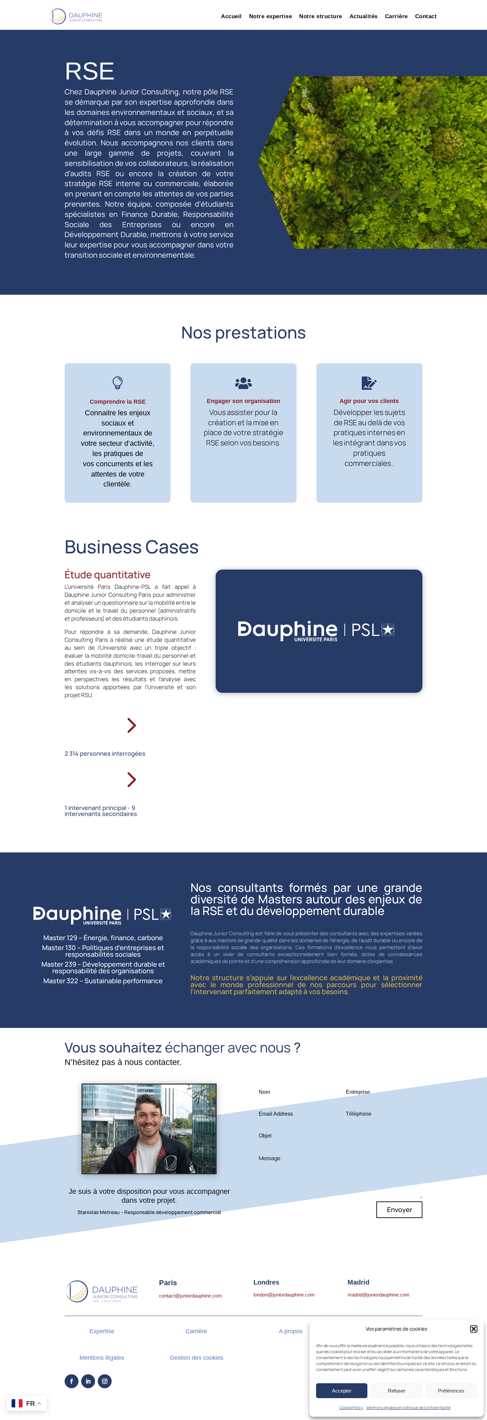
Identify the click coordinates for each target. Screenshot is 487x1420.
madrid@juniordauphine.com (378, 1294)
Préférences (451, 1391)
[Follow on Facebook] (72, 1381)
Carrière (396, 16)
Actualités (364, 16)
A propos (290, 1331)
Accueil (231, 16)
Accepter (342, 1391)
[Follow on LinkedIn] (88, 1381)
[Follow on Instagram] (105, 1381)
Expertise (101, 1331)
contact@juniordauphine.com (190, 1295)
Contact (426, 16)
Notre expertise (270, 16)
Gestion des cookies (196, 1357)
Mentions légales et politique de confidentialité (408, 1407)
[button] (473, 1329)
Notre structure (320, 16)
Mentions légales (102, 1357)
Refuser (396, 1391)
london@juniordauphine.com (284, 1294)
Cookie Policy (351, 1407)
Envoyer (399, 1209)
